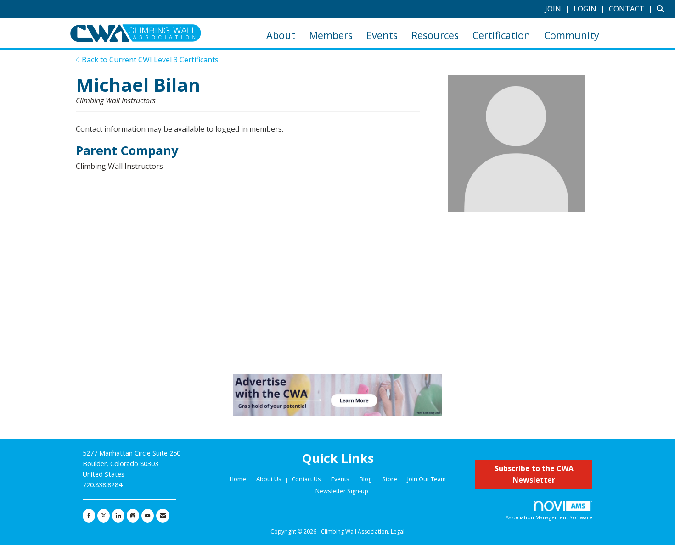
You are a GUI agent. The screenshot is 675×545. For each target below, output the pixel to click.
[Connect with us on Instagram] (133, 516)
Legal (398, 531)
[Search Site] (662, 9)
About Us (269, 479)
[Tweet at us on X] (103, 516)
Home (239, 479)
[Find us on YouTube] (147, 516)
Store (390, 479)
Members (331, 35)
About (280, 35)
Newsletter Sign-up (341, 491)
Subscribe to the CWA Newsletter (534, 474)
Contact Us (307, 479)
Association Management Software (549, 517)
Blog (365, 479)
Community (571, 35)
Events (382, 35)
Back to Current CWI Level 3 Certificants (149, 60)
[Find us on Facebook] (89, 516)
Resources (435, 35)
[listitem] (558, 9)
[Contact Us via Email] (162, 516)
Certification (501, 35)
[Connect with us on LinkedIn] (118, 516)
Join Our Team (426, 479)
